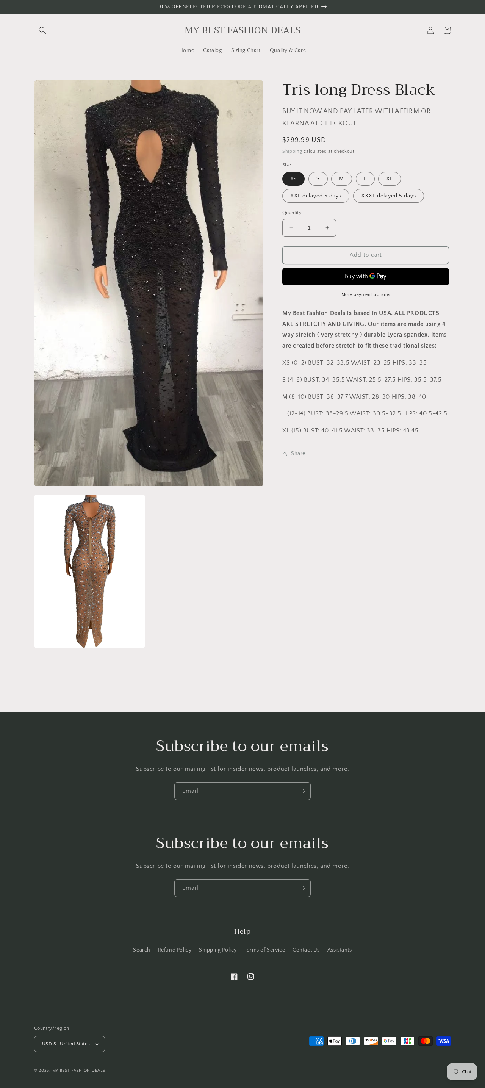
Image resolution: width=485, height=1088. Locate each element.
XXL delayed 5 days (315, 196)
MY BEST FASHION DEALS (78, 1070)
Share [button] (298, 454)
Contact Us (306, 950)
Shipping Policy (218, 950)
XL (389, 179)
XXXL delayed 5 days (388, 196)
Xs (293, 179)
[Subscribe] (302, 791)
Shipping (292, 151)
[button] (42, 30)
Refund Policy (175, 950)
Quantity (292, 212)
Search (141, 950)
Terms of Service (264, 950)
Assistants (339, 950)
